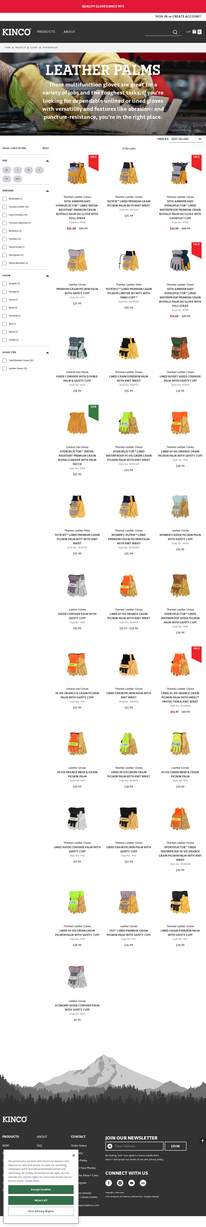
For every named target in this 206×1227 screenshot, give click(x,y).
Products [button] (46, 32)
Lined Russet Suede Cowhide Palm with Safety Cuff (180, 378)
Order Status (79, 1145)
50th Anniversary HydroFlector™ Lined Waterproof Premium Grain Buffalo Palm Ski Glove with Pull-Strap (180, 297)
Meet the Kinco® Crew (84, 1175)
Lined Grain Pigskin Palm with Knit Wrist (128, 695)
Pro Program (78, 1183)
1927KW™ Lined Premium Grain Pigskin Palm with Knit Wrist (128, 203)
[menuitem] (47, 32)
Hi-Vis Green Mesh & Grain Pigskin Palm (180, 774)
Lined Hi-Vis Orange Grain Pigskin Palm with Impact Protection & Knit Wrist (180, 697)
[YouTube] (131, 1182)
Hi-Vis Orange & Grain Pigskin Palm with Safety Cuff (77, 695)
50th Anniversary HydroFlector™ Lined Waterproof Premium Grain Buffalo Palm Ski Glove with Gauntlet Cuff (180, 210)
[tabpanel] (103, 585)
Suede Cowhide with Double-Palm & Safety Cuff (77, 378)
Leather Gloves (77, 284)
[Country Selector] (201, 6)
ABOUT (42, 1137)
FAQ (39, 1145)
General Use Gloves (77, 372)
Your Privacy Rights (41, 1211)
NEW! (5, 1145)
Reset (45, 148)
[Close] (73, 1155)
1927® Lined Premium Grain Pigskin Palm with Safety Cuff (129, 933)
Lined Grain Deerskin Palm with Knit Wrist (128, 378)
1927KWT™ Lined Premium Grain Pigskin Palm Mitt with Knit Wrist (77, 539)
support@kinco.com (88, 1205)
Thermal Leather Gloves (77, 197)
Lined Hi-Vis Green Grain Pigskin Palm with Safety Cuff (77, 933)
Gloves (34, 47)
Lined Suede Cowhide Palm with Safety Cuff (77, 849)
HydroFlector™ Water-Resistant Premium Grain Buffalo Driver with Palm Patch (77, 458)
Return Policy (79, 1160)
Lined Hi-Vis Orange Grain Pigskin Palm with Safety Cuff (180, 453)
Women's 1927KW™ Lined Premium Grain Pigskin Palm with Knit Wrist (128, 539)
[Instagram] (120, 1182)
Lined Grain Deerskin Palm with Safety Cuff (180, 933)
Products (20, 47)
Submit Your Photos (83, 1168)
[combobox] (163, 32)
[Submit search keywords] (175, 32)
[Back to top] (199, 1140)
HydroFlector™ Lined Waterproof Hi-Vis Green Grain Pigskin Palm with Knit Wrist (129, 456)
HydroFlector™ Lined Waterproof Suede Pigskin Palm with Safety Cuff (180, 618)
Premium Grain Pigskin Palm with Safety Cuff (77, 291)
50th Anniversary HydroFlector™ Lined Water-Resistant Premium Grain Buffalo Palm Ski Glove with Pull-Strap (77, 210)
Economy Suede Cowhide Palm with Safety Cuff (77, 1007)
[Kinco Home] (16, 32)
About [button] (69, 32)
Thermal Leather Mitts (128, 284)
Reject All (41, 1200)
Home (8, 47)
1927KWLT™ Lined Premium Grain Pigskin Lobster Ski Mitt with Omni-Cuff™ (129, 293)
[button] (161, 16)
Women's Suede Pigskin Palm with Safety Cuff (180, 537)
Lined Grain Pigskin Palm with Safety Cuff (128, 849)
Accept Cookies (41, 1189)
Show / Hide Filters (14, 148)
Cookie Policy (32, 1181)
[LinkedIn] (143, 1182)
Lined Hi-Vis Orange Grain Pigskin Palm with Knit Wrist (128, 616)
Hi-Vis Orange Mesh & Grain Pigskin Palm (77, 774)
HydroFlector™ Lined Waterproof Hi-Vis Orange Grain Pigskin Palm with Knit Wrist (180, 854)
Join (175, 1146)
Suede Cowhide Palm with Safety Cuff (77, 616)
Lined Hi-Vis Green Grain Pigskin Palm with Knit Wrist (128, 774)
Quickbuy (77, 184)
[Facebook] (108, 1182)
